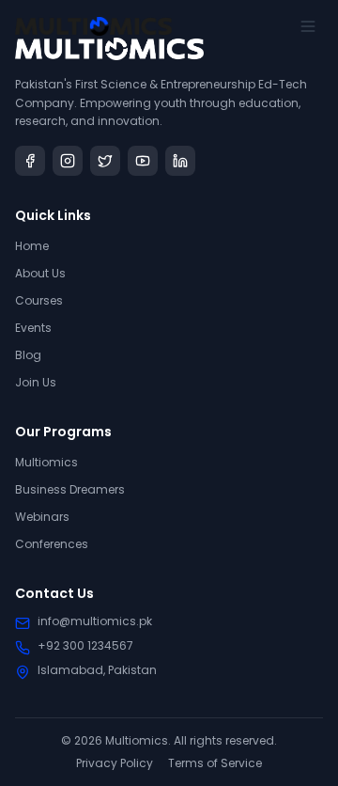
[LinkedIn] (180, 161)
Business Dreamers (70, 489)
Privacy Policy (114, 763)
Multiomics (46, 462)
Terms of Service (215, 763)
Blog (28, 355)
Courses (39, 300)
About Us (40, 273)
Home (32, 246)
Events (33, 328)
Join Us (35, 382)
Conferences (51, 544)
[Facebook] (30, 161)
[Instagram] (68, 161)
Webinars (42, 517)
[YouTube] (143, 161)
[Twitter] (105, 161)
